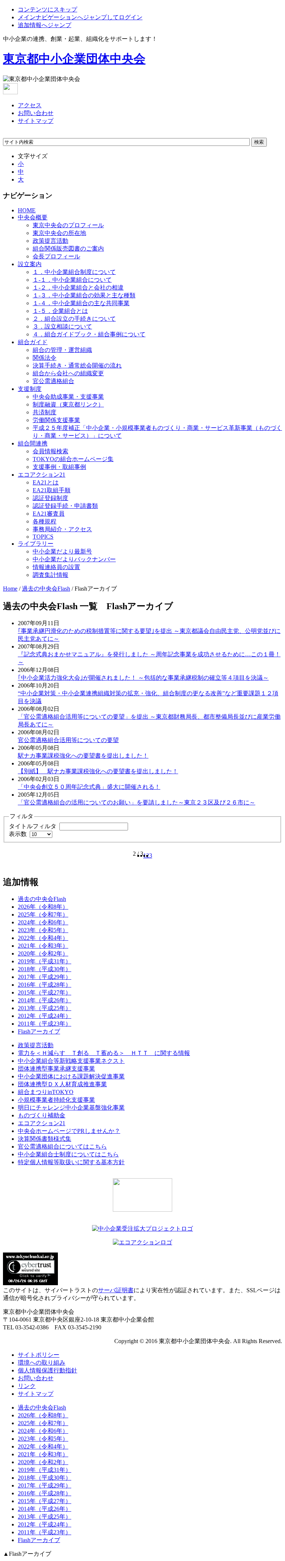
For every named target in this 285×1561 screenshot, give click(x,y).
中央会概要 (33, 217)
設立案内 (30, 264)
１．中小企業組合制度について (74, 272)
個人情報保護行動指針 (47, 1370)
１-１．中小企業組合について (72, 280)
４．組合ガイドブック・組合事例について (89, 334)
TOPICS (43, 536)
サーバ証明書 (116, 1290)
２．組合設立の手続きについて (74, 319)
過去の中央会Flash (46, 588)
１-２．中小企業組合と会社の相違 (78, 287)
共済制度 (44, 412)
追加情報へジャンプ (44, 25)
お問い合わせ (35, 113)
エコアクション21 (41, 474)
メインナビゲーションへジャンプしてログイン (80, 17)
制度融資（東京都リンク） (68, 404)
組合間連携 (33, 443)
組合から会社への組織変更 (68, 373)
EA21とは (46, 482)
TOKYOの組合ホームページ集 (73, 459)
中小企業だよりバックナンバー (74, 559)
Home (10, 588)
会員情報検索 (50, 451)
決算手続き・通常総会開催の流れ (77, 365)
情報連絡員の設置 (56, 567)
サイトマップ (35, 121)
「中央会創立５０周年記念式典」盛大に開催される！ (89, 787)
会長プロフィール (56, 256)
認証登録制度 (50, 498)
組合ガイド (33, 342)
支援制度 (30, 389)
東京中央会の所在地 (59, 233)
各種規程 (44, 521)
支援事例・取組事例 (59, 467)
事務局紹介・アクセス (62, 529)
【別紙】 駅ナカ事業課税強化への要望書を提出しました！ (98, 771)
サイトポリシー (38, 1355)
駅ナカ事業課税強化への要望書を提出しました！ (83, 755)
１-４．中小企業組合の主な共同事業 (81, 303)
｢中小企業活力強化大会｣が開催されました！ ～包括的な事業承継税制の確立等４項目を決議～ (143, 678)
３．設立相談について (62, 326)
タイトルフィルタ (33, 826)
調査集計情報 (50, 575)
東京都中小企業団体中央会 (74, 58)
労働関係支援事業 (56, 420)
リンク (27, 1386)
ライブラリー (35, 544)
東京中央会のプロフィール (68, 225)
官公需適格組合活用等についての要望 (68, 740)
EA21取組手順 (52, 490)
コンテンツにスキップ (47, 9)
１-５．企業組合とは (60, 311)
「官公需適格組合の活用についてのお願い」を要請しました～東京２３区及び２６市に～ (136, 802)
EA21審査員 (49, 513)
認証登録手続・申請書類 (65, 506)
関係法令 (44, 358)
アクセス (30, 105)
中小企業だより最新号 (62, 551)
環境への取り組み (41, 1362)
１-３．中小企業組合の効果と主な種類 (84, 295)
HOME (27, 210)
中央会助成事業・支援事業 (68, 396)
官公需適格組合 (53, 381)
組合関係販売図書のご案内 (68, 248)
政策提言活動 (50, 241)
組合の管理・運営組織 (62, 350)
